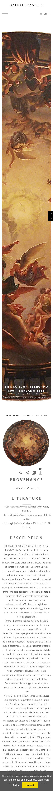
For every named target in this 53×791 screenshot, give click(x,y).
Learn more (43, 780)
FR (40, 13)
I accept (30, 785)
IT (50, 13)
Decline (16, 785)
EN (45, 13)
